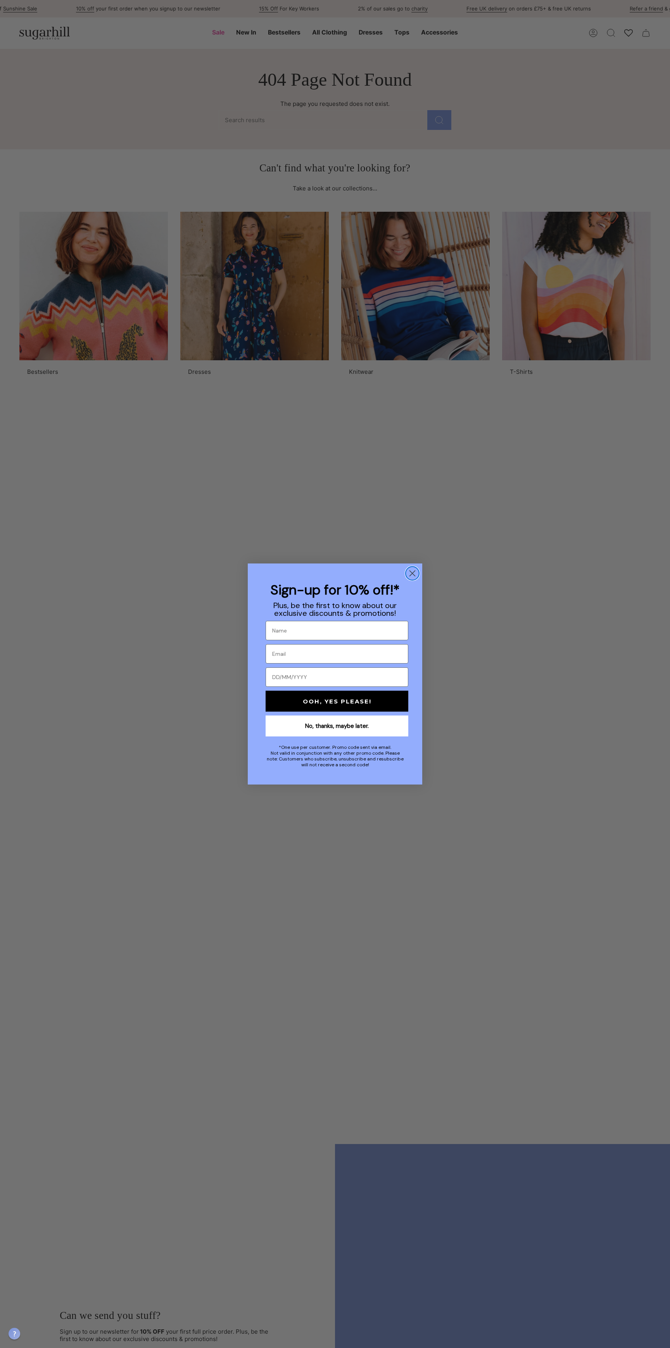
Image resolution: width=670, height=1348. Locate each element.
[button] (14, 1333)
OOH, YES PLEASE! (337, 701)
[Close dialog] (412, 573)
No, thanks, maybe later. (337, 726)
